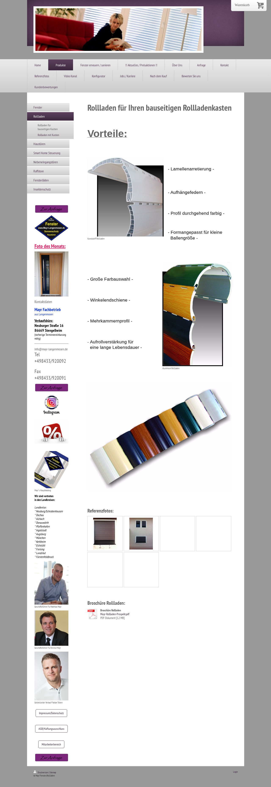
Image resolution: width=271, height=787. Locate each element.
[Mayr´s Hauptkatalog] (51, 469)
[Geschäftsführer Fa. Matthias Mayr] (51, 583)
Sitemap (53, 772)
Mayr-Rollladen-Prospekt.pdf (114, 614)
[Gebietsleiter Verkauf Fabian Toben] (51, 676)
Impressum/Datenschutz (51, 713)
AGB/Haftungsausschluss (51, 729)
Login (235, 771)
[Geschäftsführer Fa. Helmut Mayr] (51, 628)
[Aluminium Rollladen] (197, 314)
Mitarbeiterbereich (51, 744)
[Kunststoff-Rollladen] (125, 197)
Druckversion (43, 772)
